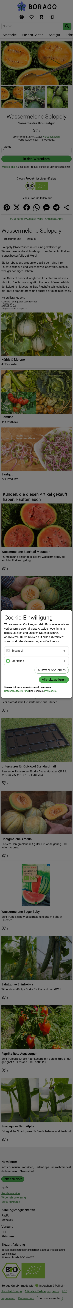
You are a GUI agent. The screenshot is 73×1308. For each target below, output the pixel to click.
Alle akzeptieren (54, 680)
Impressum (50, 691)
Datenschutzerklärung (16, 691)
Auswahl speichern (52, 670)
